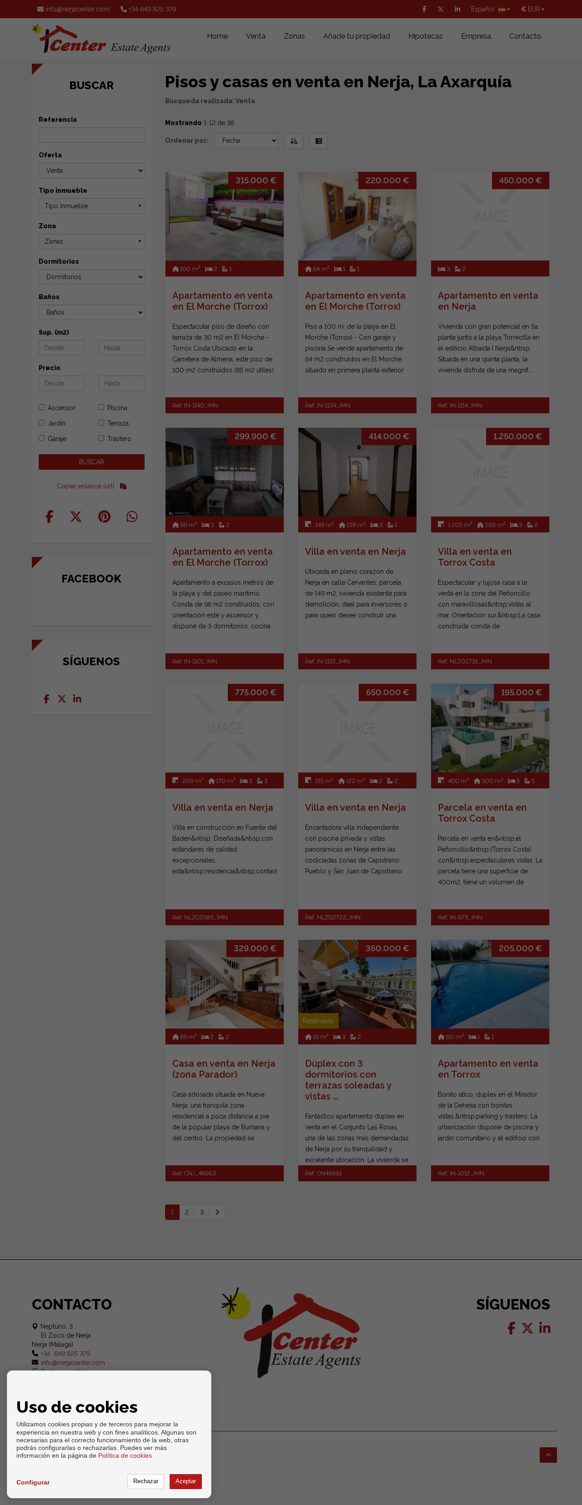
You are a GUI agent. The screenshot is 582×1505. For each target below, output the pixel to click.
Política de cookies (125, 1455)
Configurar (33, 1482)
